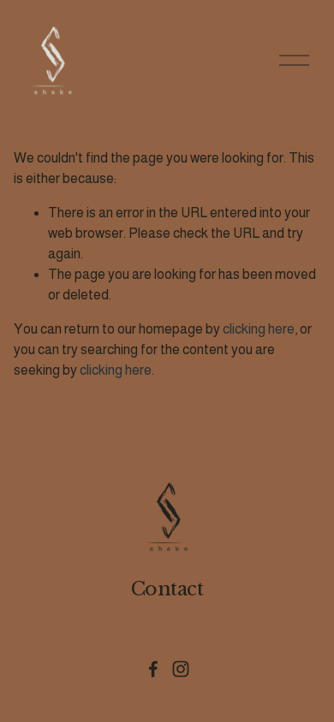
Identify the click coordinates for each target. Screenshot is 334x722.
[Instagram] (180, 669)
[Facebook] (153, 669)
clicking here (259, 329)
